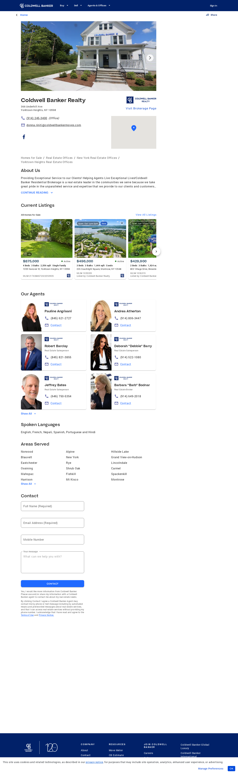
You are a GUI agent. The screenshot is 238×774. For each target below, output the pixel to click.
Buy (62, 5)
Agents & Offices (97, 5)
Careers (148, 753)
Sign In (213, 5)
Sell (76, 5)
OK (231, 768)
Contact (56, 325)
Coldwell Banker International (191, 754)
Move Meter (116, 750)
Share (214, 14)
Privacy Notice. (46, 615)
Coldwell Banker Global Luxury (195, 746)
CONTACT (53, 583)
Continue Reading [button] (34, 192)
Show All (26, 413)
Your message (30, 551)
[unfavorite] (68, 223)
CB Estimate (116, 755)
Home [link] (24, 15)
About (84, 750)
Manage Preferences (210, 768)
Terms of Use (27, 615)
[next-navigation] (156, 251)
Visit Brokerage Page (141, 108)
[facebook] (24, 137)
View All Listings (146, 214)
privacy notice (94, 762)
